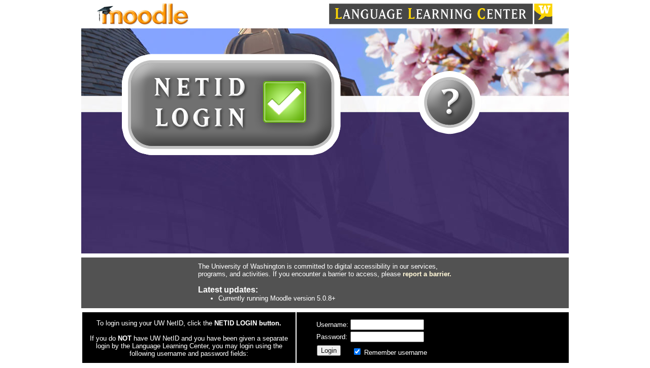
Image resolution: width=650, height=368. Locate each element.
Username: (333, 324)
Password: (332, 337)
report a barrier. (427, 274)
